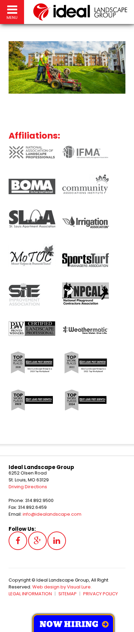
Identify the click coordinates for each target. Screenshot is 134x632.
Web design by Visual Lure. (62, 587)
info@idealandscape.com (52, 514)
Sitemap (67, 593)
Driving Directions (28, 486)
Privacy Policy (100, 593)
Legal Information (30, 593)
